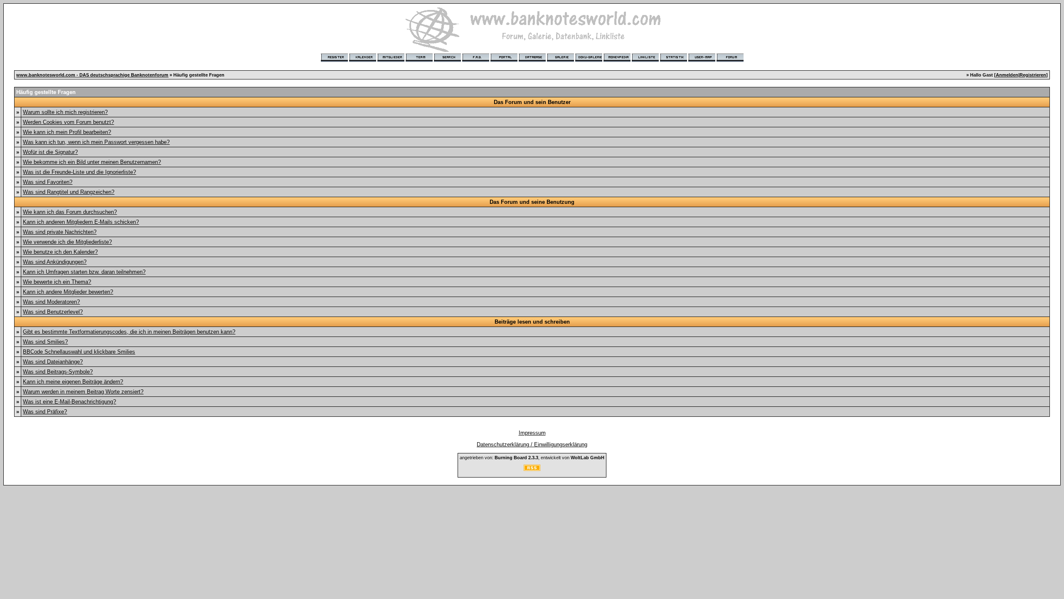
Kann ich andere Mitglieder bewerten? (68, 292)
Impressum (532, 433)
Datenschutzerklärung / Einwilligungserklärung (532, 444)
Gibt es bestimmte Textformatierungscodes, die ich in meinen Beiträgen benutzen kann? (129, 332)
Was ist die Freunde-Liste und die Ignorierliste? (79, 172)
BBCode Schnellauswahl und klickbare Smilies (79, 352)
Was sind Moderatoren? (51, 302)
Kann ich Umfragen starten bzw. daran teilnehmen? (84, 272)
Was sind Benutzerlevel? (53, 312)
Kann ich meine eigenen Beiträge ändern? (73, 382)
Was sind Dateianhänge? (53, 362)
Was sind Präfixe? (45, 411)
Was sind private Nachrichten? (59, 232)
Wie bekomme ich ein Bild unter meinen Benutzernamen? (92, 162)
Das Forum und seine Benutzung (532, 202)
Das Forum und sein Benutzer (532, 102)
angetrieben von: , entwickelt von (532, 457)
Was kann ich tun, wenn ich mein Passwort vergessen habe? (96, 142)
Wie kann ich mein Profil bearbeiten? (67, 132)
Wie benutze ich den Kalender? (60, 252)
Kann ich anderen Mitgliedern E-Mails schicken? (81, 222)
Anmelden (1007, 74)
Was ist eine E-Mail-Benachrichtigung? (69, 402)
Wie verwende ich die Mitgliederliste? (67, 242)
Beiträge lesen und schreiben (532, 322)
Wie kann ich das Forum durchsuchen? (70, 212)
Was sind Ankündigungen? (54, 262)
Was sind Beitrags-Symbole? (58, 372)
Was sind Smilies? (45, 342)
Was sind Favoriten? (47, 182)
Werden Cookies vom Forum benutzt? (68, 122)
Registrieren (1033, 74)
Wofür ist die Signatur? (50, 152)
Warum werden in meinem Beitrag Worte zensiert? (83, 392)
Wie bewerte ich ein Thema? (57, 282)
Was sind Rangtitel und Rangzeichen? (68, 192)
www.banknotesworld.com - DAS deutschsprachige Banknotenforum (92, 74)
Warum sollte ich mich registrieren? (65, 112)
